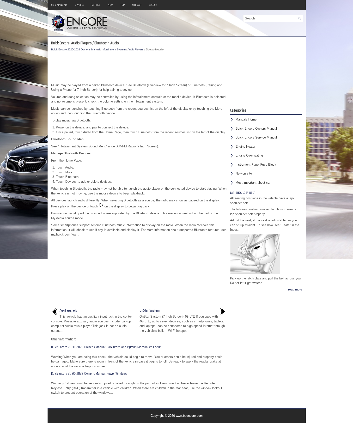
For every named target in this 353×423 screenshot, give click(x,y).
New (110, 4)
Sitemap (136, 4)
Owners (79, 4)
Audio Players (136, 49)
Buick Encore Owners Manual (256, 128)
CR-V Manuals (59, 4)
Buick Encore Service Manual (256, 137)
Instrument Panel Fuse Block (256, 164)
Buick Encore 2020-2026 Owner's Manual (75, 49)
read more (295, 289)
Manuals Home (246, 119)
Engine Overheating (249, 155)
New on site (244, 173)
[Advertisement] (138, 66)
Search (153, 4)
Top (122, 4)
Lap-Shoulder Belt (242, 192)
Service (96, 4)
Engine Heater (245, 146)
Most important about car (253, 182)
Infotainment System (114, 49)
